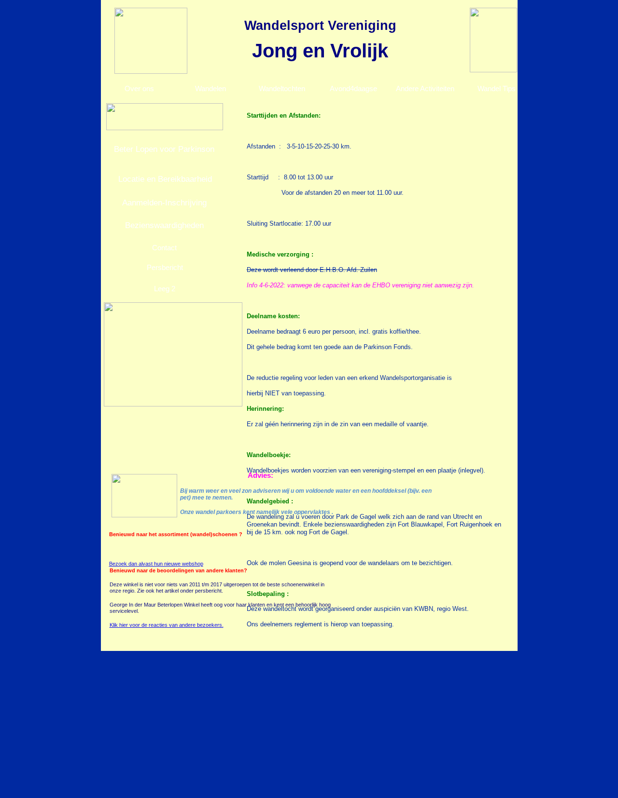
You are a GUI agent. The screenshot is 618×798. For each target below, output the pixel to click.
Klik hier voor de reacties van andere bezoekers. (167, 625)
